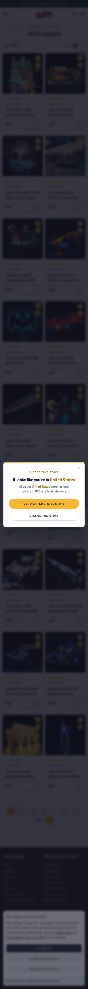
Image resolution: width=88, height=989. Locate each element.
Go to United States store (43, 503)
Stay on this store (44, 515)
